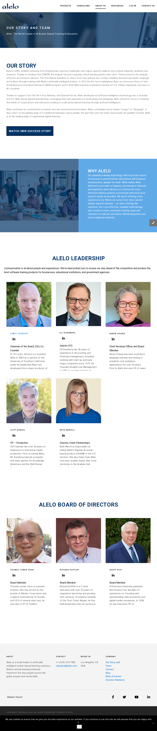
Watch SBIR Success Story (30, 131)
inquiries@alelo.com (66, 665)
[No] (153, 723)
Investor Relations (115, 680)
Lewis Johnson (19, 334)
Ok (79, 726)
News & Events (113, 676)
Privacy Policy (15, 697)
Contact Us (148, 6)
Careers (110, 669)
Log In (132, 6)
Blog (108, 672)
